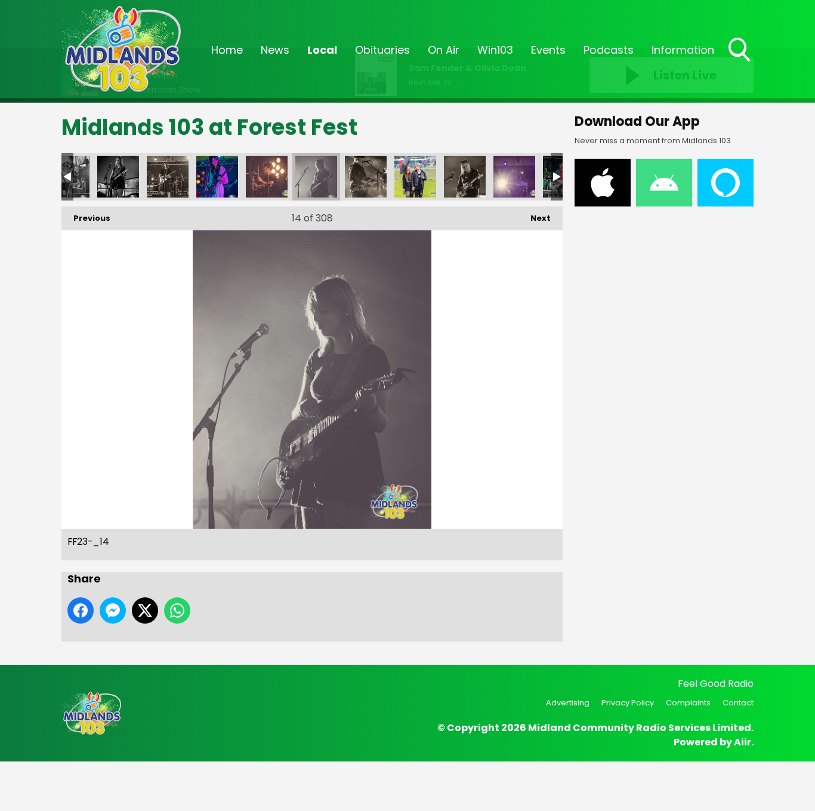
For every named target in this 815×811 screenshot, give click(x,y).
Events (548, 49)
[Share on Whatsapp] (177, 610)
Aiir (742, 742)
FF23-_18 (514, 177)
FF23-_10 (118, 177)
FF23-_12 (217, 177)
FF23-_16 (415, 177)
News (275, 49)
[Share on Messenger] (113, 610)
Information (683, 49)
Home (227, 49)
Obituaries (382, 49)
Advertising (567, 702)
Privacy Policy (627, 702)
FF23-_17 (465, 177)
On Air (443, 49)
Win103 (495, 49)
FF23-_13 (267, 177)
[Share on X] (145, 610)
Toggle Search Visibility (740, 62)
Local (322, 49)
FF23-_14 (316, 177)
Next (534, 218)
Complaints (688, 702)
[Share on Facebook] (80, 610)
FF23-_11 (168, 177)
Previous (85, 218)
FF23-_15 (366, 177)
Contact (738, 702)
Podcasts (609, 49)
